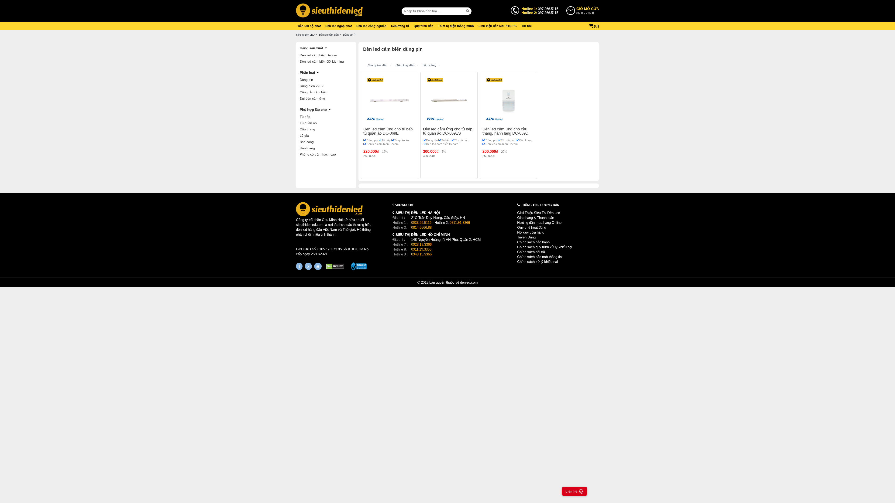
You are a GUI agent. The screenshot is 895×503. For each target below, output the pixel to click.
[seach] (468, 11)
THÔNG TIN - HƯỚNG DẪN (540, 205)
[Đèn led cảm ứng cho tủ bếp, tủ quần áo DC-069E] (389, 100)
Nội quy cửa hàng (530, 232)
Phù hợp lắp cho (313, 110)
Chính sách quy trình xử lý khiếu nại (544, 247)
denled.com (469, 282)
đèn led (301, 229)
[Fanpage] (299, 266)
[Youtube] (318, 266)
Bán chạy (429, 65)
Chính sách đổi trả (531, 252)
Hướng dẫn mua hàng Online (539, 222)
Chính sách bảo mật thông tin (539, 257)
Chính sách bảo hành (533, 242)
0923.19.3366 (421, 244)
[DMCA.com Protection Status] (335, 267)
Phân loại (307, 73)
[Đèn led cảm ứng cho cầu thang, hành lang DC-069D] (508, 100)
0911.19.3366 (421, 249)
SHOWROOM (404, 205)
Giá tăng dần (405, 65)
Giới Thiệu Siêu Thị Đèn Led (538, 213)
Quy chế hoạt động (531, 227)
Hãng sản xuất (311, 48)
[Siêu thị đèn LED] (329, 11)
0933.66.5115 (421, 222)
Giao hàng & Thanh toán (535, 218)
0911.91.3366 (460, 222)
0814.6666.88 (421, 227)
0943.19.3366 (421, 254)
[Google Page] (308, 266)
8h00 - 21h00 (587, 11)
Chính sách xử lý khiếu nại (537, 262)
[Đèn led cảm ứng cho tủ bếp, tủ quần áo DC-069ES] (449, 100)
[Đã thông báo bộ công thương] (358, 267)
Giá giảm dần (378, 65)
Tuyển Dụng (526, 237)
